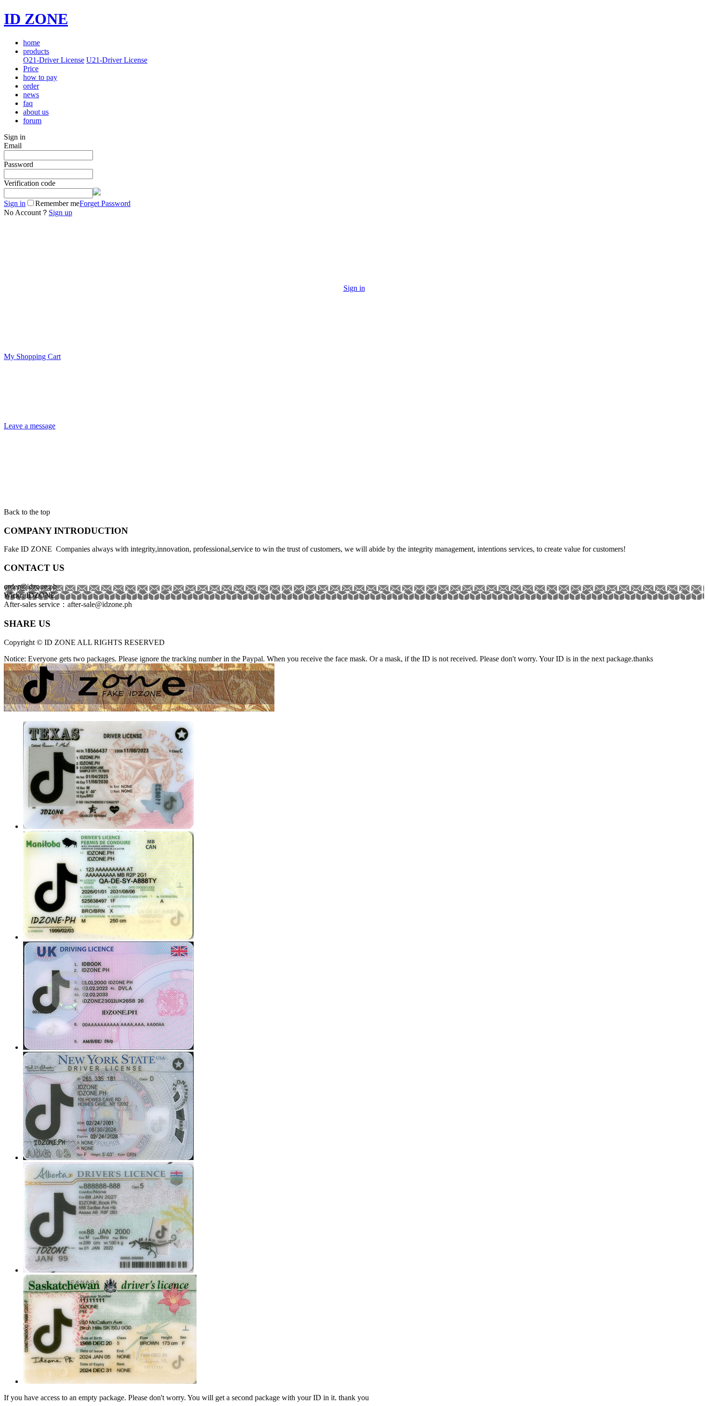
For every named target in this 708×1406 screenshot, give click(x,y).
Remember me (57, 203)
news (31, 94)
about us (36, 112)
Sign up (60, 212)
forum (32, 120)
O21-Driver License (53, 60)
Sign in (15, 203)
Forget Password (105, 203)
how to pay (40, 77)
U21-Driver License (116, 60)
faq (28, 103)
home (31, 43)
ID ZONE (36, 18)
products (36, 51)
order (31, 86)
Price (31, 68)
